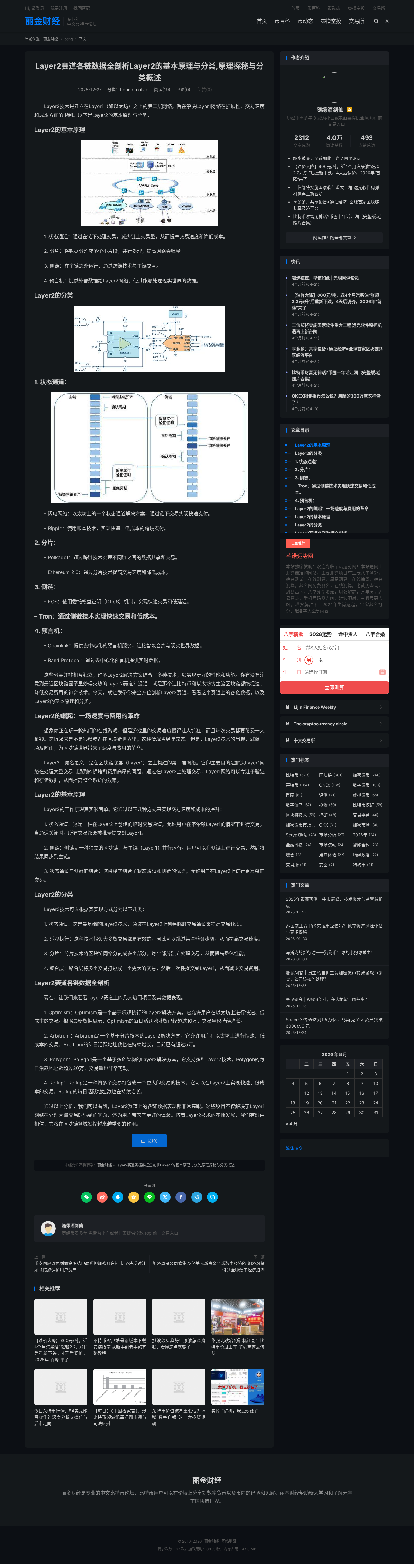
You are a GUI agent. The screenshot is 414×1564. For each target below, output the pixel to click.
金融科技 (298, 844)
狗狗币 (363, 864)
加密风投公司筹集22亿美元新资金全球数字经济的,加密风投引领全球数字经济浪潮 (208, 1266)
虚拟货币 (365, 794)
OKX (327, 824)
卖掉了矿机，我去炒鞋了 (234, 1410)
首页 (262, 21)
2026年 (364, 834)
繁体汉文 (294, 1148)
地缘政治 (365, 854)
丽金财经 (42, 21)
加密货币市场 (301, 824)
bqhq (68, 39)
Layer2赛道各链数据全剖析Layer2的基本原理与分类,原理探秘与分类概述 (175, 1165)
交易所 (356, 21)
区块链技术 (300, 814)
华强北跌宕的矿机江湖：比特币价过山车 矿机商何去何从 (237, 1347)
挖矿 (327, 814)
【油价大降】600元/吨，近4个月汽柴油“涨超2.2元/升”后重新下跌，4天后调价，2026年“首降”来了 (336, 173)
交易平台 (365, 814)
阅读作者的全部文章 (334, 237)
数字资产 (298, 804)
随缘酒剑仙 (72, 1225)
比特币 (297, 774)
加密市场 (366, 824)
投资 (327, 804)
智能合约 (365, 844)
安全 (327, 864)
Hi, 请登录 (34, 8)
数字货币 (366, 784)
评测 (327, 794)
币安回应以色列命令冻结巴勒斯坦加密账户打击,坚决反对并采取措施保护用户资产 (90, 1266)
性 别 (292, 660)
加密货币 (367, 774)
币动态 (305, 21)
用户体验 (331, 854)
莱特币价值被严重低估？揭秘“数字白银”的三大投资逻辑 (178, 1417)
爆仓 (294, 854)
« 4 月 (292, 1123)
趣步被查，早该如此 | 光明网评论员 (327, 158)
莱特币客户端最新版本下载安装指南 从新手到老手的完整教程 (119, 1347)
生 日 (292, 672)
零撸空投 (331, 21)
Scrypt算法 (301, 834)
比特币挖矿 (367, 804)
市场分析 (331, 834)
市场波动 (332, 844)
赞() (204, 89)
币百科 (282, 21)
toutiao (141, 89)
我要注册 (58, 8)
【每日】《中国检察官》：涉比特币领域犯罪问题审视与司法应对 (119, 1417)
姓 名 (292, 648)
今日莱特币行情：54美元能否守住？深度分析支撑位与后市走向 (60, 1417)
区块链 (330, 774)
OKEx (329, 784)
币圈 (294, 794)
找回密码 (81, 8)
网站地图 (229, 1541)
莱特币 (297, 784)
